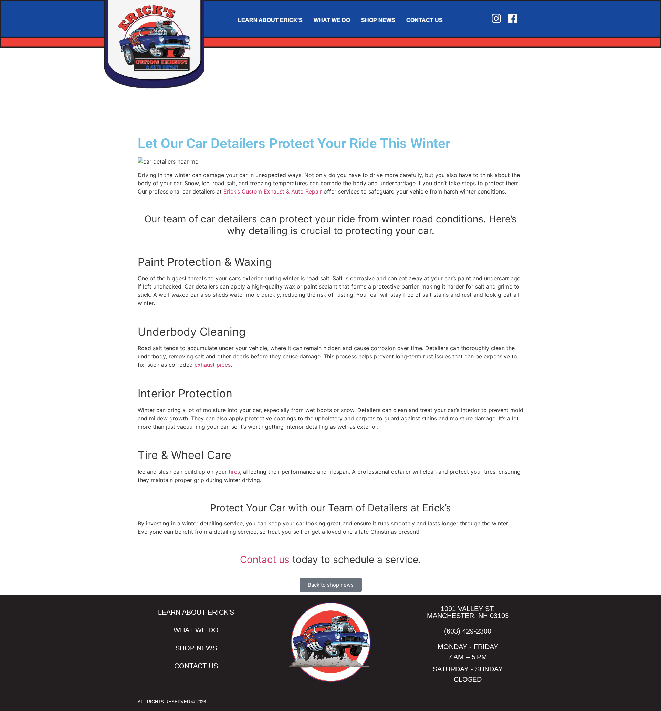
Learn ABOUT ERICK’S (270, 20)
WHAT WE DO (332, 20)
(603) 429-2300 (467, 631)
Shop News (378, 20)
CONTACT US (424, 20)
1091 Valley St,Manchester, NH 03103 (468, 612)
